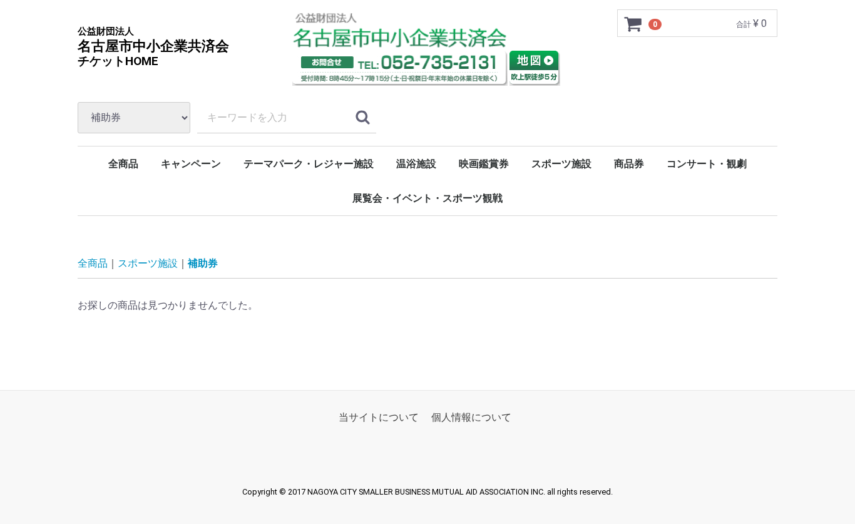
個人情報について (471, 417)
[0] (633, 24)
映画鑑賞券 (484, 164)
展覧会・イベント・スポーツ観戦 (427, 198)
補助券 (203, 263)
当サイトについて (379, 417)
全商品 (123, 164)
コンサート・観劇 (707, 164)
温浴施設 (416, 164)
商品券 (629, 164)
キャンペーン (191, 164)
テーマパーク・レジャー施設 (308, 164)
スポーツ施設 (561, 164)
